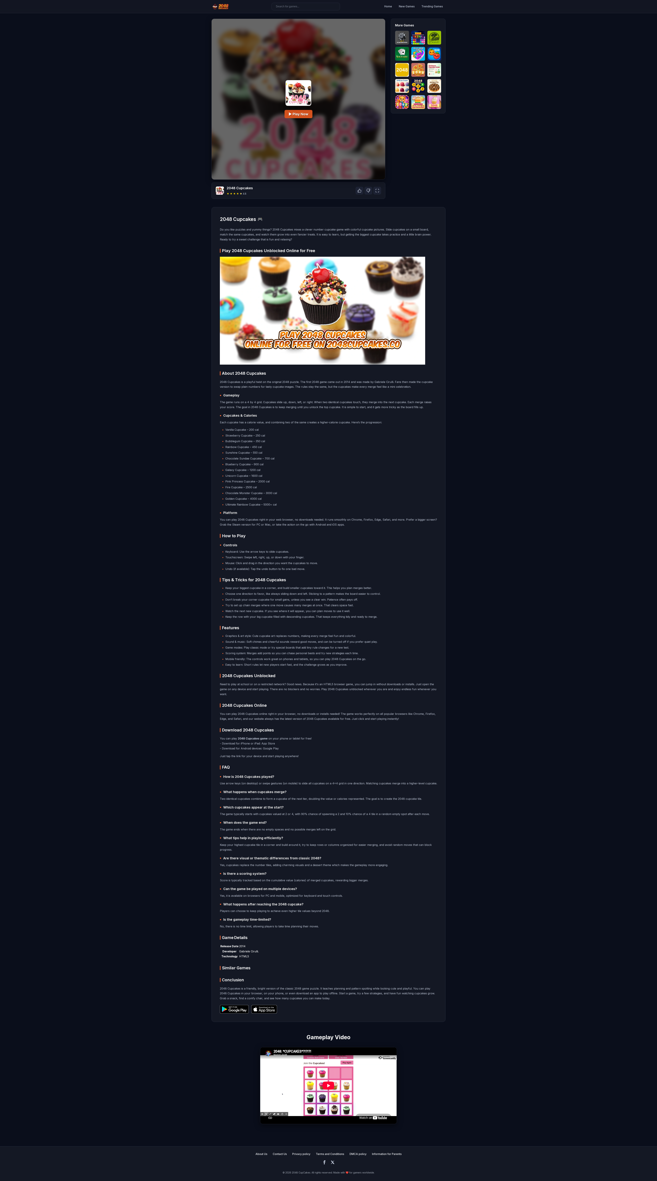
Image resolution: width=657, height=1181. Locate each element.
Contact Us (280, 1154)
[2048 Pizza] (418, 70)
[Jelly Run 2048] (418, 54)
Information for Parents (387, 1154)
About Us (261, 1154)
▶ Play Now (298, 114)
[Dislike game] (368, 190)
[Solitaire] (402, 54)
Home (388, 6)
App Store (268, 743)
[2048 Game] (402, 70)
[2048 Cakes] (418, 86)
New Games (407, 6)
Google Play (271, 748)
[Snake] (434, 38)
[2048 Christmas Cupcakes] (434, 70)
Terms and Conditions (330, 1154)
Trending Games (432, 6)
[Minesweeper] (402, 38)
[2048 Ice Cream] (402, 86)
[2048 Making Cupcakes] (434, 102)
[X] (333, 1162)
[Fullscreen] (377, 190)
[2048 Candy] (402, 102)
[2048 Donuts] (434, 86)
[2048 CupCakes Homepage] (220, 6)
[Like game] (359, 190)
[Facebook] (324, 1162)
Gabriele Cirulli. (249, 951)
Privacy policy (301, 1154)
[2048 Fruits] (434, 54)
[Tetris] (418, 38)
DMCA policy (358, 1154)
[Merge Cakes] (418, 102)
